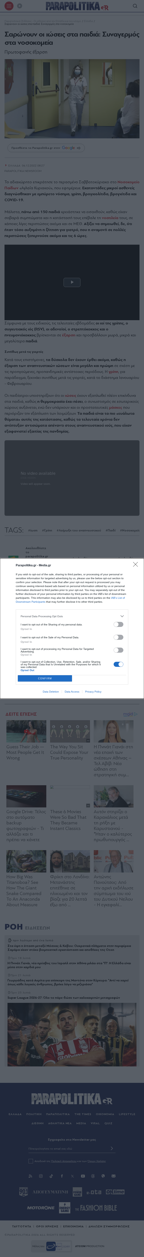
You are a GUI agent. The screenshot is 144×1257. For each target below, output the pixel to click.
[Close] (136, 565)
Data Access (72, 691)
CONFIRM (45, 678)
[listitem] (72, 616)
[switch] (118, 624)
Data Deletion (51, 691)
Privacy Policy (93, 691)
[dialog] (72, 628)
